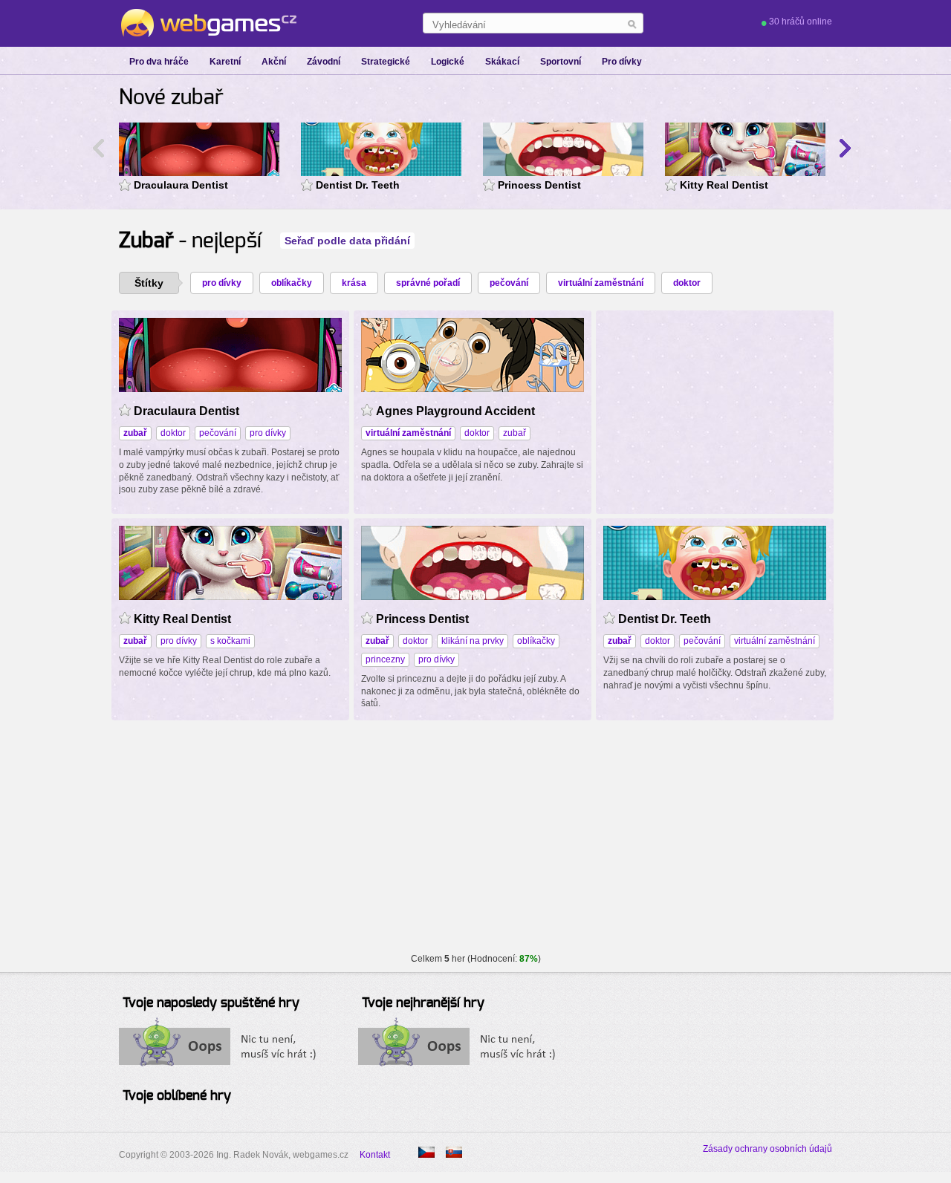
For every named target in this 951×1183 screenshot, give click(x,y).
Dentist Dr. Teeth (358, 185)
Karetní (225, 61)
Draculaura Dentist (181, 185)
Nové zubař (171, 98)
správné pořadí (428, 283)
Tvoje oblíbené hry (177, 1096)
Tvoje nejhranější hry (423, 1003)
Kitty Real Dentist (724, 185)
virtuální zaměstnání (600, 283)
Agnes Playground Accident (455, 411)
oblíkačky (291, 283)
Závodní (323, 61)
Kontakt (375, 1155)
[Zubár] (454, 1152)
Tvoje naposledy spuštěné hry (211, 1003)
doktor (687, 283)
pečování (509, 283)
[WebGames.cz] (207, 23)
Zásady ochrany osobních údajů (767, 1149)
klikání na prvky (472, 641)
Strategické (385, 61)
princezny (385, 659)
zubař (514, 433)
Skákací (502, 61)
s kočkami (230, 641)
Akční (274, 61)
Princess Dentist (539, 185)
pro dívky (221, 283)
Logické (447, 61)
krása (354, 283)
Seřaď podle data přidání (347, 241)
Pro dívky (622, 61)
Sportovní (560, 61)
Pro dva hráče (159, 61)
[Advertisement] (714, 410)
